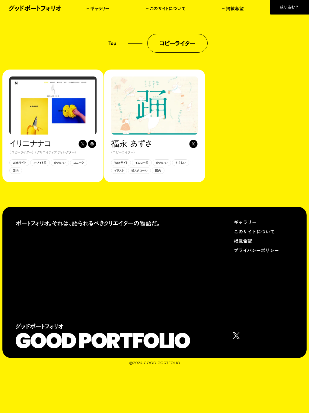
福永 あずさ (131, 143)
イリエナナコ (30, 143)
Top (112, 43)
